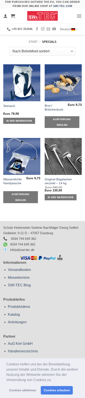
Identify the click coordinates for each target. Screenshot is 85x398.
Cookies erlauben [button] (57, 390)
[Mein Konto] (5, 16)
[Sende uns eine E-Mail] (48, 29)
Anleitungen (17, 322)
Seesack (9, 106)
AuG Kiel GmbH (20, 343)
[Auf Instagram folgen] (42, 29)
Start (33, 41)
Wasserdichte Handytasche (12, 181)
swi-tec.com (62, 6)
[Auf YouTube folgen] (54, 29)
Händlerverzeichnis (23, 351)
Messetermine (19, 277)
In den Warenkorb (19, 120)
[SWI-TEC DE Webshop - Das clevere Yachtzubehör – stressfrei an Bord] (42, 16)
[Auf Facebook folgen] (37, 29)
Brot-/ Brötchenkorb (54, 107)
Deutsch (65, 29)
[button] (53, 380)
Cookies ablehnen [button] (22, 390)
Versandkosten (19, 270)
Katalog (14, 314)
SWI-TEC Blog (19, 285)
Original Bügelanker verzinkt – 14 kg (58, 181)
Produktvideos (19, 306)
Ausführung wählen (62, 122)
